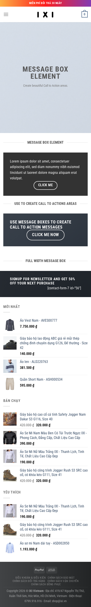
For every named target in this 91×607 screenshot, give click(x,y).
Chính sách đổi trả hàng (29, 581)
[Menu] (6, 14)
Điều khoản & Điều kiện (30, 577)
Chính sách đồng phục (46, 584)
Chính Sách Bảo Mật (61, 577)
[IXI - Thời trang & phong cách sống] (45, 14)
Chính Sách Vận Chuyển (63, 581)
